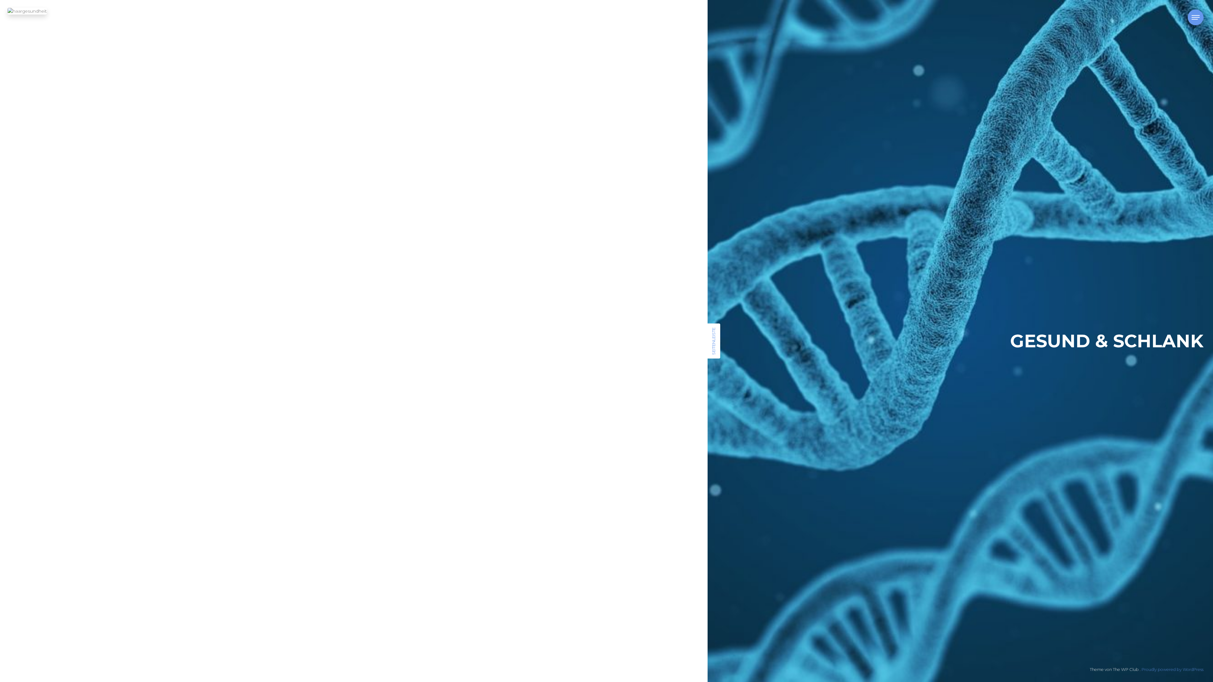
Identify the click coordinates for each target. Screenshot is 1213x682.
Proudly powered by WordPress (1173, 669)
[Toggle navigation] (1196, 17)
